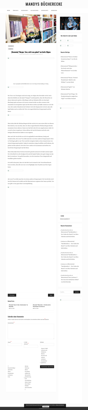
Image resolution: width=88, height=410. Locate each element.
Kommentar (11, 323)
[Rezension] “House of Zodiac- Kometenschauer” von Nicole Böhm (69, 59)
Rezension (10, 46)
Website (42, 342)
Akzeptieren (45, 406)
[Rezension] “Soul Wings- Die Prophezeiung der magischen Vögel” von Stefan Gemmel (69, 96)
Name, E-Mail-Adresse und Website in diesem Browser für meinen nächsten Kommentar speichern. (44, 355)
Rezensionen (24, 10)
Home (8, 10)
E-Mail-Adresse (26, 343)
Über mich (15, 10)
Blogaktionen (34, 10)
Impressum (54, 10)
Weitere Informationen (60, 405)
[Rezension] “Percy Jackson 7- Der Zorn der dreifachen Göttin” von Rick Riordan (70, 280)
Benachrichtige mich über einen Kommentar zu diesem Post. (11, 372)
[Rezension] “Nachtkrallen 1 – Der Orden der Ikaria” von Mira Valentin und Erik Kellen (69, 234)
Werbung (10, 48)
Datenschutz (44, 10)
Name (9, 342)
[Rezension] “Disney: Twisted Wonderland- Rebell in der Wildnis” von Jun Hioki (69, 80)
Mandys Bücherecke (44, 4)
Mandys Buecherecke (38, 54)
